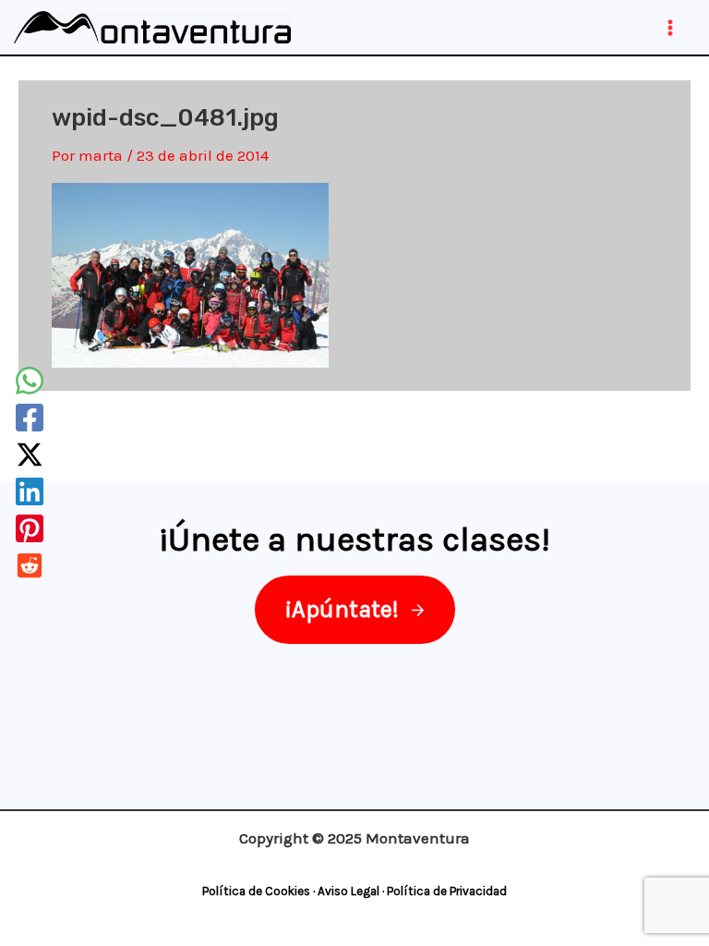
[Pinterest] (29, 528)
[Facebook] (29, 417)
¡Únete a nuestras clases (350, 539)
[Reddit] (29, 565)
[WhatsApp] (29, 380)
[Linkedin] (29, 491)
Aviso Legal (348, 891)
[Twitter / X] (29, 454)
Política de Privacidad (447, 891)
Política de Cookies (256, 891)
